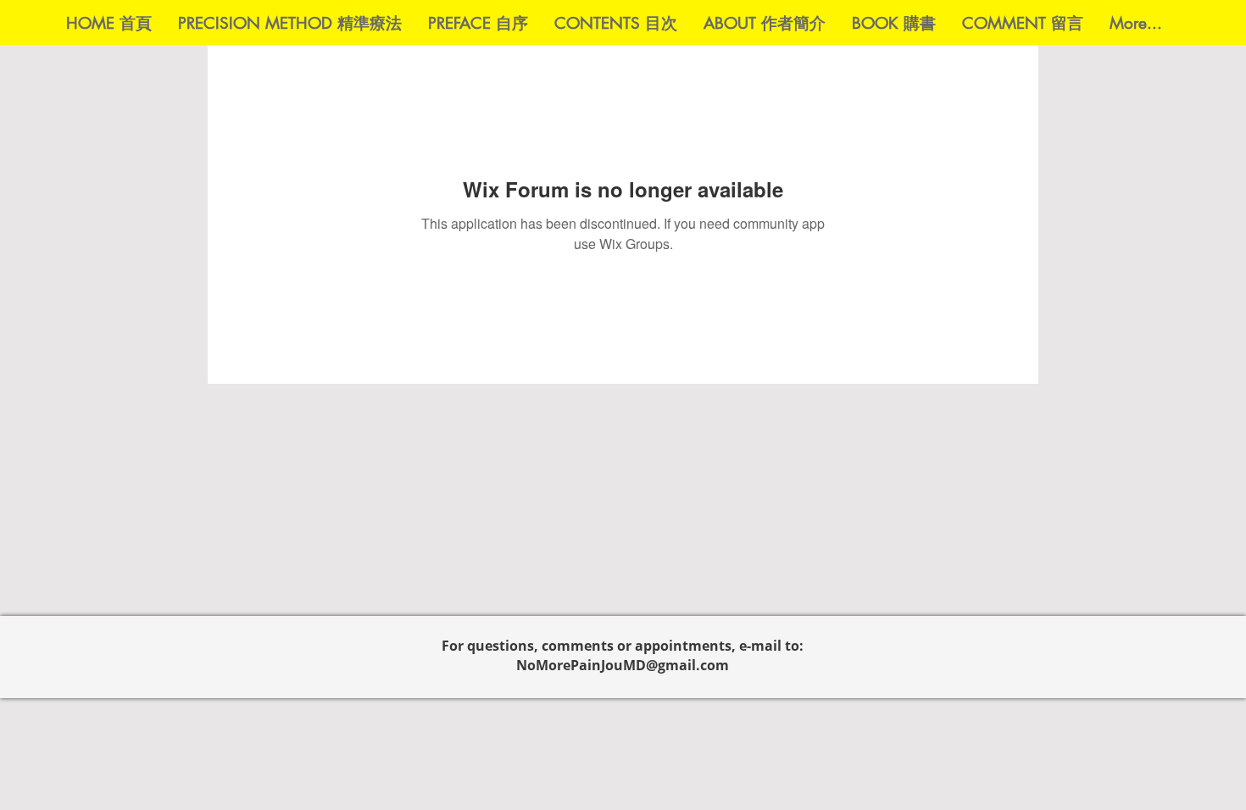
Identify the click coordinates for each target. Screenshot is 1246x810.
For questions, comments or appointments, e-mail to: (623, 645)
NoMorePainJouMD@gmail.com (622, 665)
